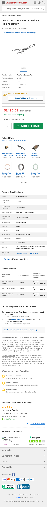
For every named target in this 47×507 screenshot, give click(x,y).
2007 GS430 (19, 346)
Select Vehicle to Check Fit (26, 98)
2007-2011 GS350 (8, 346)
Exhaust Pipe (13, 344)
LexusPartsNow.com (8, 356)
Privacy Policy (34, 495)
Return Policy (34, 253)
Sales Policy (12, 495)
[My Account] (39, 2)
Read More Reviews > (37, 424)
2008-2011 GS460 (38, 344)
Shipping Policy (21, 253)
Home (4, 15)
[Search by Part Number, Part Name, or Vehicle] (42, 8)
